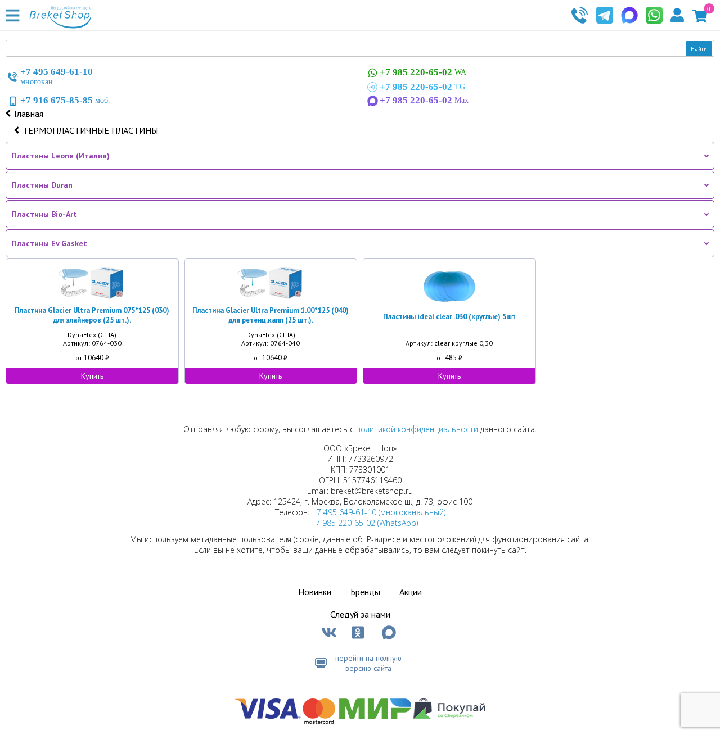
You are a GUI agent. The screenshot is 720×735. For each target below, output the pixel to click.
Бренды (365, 591)
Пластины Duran (42, 185)
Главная (28, 113)
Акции (410, 591)
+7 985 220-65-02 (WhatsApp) (364, 523)
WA (423, 72)
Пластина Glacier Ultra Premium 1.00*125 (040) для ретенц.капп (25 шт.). (270, 315)
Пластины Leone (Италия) (61, 156)
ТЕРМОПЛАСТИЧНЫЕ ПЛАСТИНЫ (90, 130)
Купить (92, 376)
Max (424, 100)
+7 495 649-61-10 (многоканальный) (379, 512)
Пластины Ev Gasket (49, 243)
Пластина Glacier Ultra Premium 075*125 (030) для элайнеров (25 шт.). (92, 315)
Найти (699, 48)
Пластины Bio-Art (44, 214)
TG (422, 86)
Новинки (314, 591)
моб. (65, 100)
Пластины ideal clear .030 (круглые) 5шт (449, 316)
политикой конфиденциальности (417, 429)
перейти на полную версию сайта (368, 663)
